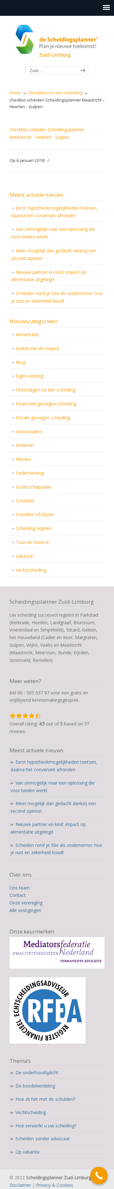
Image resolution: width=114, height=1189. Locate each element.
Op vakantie (28, 1152)
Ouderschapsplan (33, 487)
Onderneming (30, 473)
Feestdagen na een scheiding (45, 390)
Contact (18, 895)
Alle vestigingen (25, 910)
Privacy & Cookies (54, 1185)
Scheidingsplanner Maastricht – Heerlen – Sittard (57, 41)
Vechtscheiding (31, 570)
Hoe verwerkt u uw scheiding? (46, 1126)
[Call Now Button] (99, 1175)
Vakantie (24, 556)
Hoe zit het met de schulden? (45, 1099)
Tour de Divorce (32, 542)
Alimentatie (27, 334)
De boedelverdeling (35, 1086)
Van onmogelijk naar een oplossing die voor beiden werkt (53, 233)
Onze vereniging (26, 903)
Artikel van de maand (37, 348)
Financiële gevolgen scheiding (46, 404)
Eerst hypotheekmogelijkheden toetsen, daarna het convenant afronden (54, 212)
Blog (20, 362)
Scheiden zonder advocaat (43, 1139)
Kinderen (25, 445)
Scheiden (25, 501)
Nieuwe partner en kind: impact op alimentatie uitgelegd (48, 276)
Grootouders (29, 431)
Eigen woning (29, 376)
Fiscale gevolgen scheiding (43, 418)
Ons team (20, 888)
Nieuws (23, 459)
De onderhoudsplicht (37, 1072)
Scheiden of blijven (35, 514)
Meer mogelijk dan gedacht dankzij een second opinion (53, 254)
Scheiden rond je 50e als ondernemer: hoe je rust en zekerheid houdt (57, 297)
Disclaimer (20, 1185)
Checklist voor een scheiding (55, 92)
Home (15, 92)
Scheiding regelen (34, 528)
